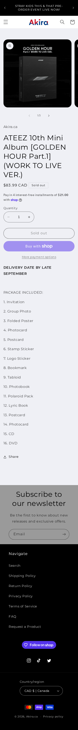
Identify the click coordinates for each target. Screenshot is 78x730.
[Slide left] (29, 115)
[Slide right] (49, 115)
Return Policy (20, 586)
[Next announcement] (73, 8)
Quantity (10, 208)
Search (15, 566)
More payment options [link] (39, 257)
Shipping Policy (22, 576)
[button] (6, 22)
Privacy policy (53, 716)
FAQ (12, 616)
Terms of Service (23, 606)
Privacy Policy (21, 596)
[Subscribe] (64, 534)
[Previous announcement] (5, 8)
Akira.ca (32, 716)
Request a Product (25, 627)
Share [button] (14, 457)
